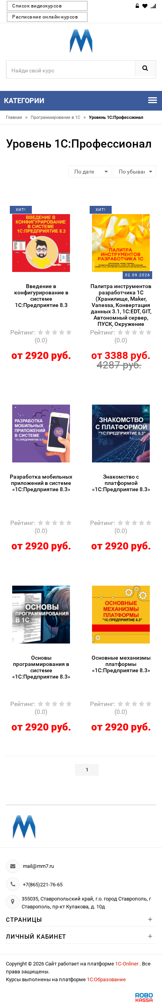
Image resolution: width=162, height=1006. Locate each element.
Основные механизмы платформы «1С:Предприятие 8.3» (121, 664)
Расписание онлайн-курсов (45, 17)
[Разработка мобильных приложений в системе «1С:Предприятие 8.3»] (41, 433)
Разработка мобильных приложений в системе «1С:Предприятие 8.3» (41, 482)
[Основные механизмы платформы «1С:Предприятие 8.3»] (121, 614)
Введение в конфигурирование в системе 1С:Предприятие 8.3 (41, 295)
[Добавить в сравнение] (50, 212)
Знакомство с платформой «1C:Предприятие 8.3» (121, 482)
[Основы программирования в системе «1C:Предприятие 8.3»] (41, 614)
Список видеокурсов (37, 6)
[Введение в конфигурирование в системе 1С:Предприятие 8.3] (41, 242)
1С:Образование (106, 979)
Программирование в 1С (58, 117)
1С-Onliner (127, 964)
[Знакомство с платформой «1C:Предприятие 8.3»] (121, 433)
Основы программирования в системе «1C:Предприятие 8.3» (41, 667)
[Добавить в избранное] (35, 212)
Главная (17, 117)
